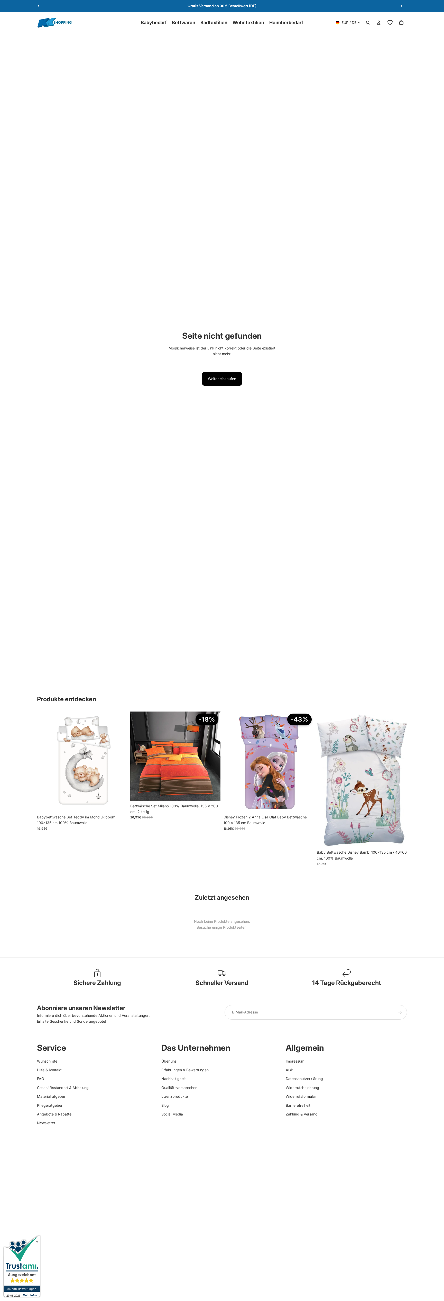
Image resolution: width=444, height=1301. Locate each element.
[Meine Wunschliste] (390, 22)
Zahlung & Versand (302, 1114)
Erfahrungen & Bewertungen (185, 1070)
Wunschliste (47, 1061)
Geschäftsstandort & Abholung (63, 1087)
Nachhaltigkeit (173, 1078)
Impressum (295, 1061)
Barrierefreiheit (298, 1105)
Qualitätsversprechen (179, 1087)
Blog (165, 1105)
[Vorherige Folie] (38, 6)
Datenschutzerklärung (304, 1078)
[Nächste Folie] (401, 6)
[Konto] (378, 22)
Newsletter (46, 1123)
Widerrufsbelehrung (302, 1087)
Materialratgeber (51, 1096)
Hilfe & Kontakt (49, 1070)
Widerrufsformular (301, 1096)
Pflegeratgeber (49, 1105)
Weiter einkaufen (222, 378)
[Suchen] (368, 22)
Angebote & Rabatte (54, 1114)
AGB (289, 1070)
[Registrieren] (400, 1012)
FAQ (40, 1078)
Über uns (169, 1061)
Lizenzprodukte (174, 1096)
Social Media (172, 1114)
